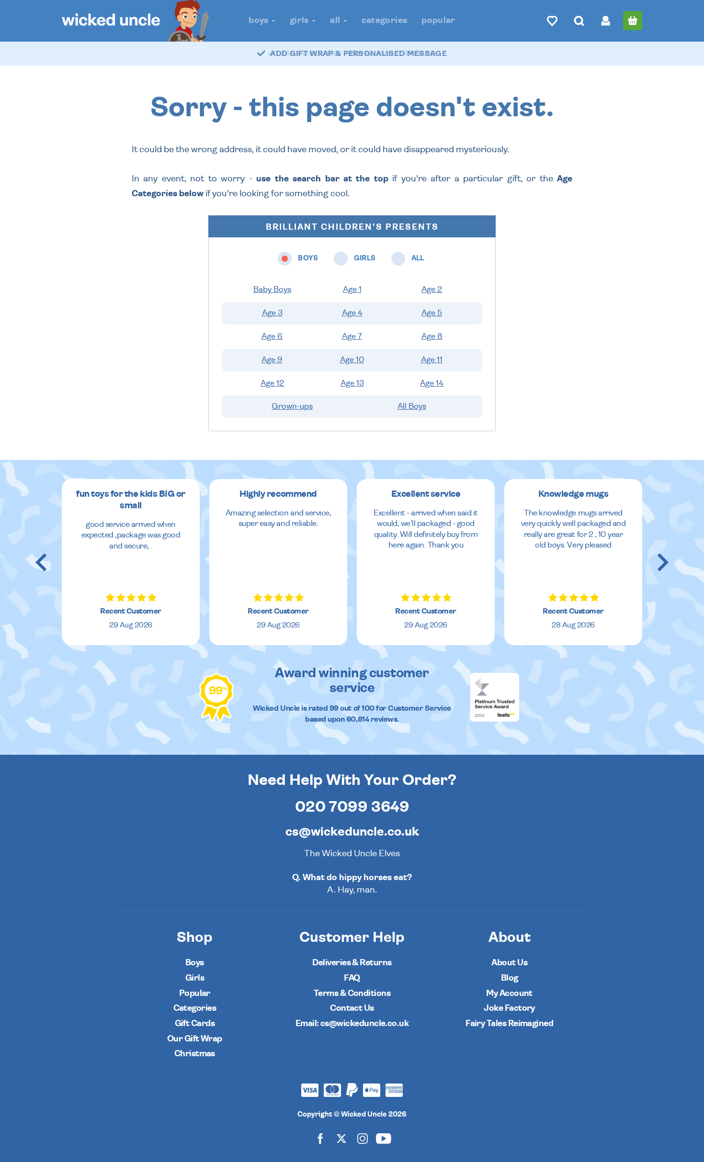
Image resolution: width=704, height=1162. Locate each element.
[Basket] (632, 20)
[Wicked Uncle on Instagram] (362, 1138)
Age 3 (272, 313)
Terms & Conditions (352, 993)
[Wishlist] (552, 20)
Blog (509, 978)
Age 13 (352, 383)
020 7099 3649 (352, 807)
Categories (385, 20)
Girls (300, 20)
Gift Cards (195, 1023)
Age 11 (432, 360)
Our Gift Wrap (194, 1038)
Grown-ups (292, 406)
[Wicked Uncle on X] (341, 1138)
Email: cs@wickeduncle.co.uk (352, 1023)
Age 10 (352, 360)
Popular (438, 20)
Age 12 (272, 383)
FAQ (352, 978)
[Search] (579, 20)
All (336, 20)
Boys (260, 20)
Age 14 (431, 383)
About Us (509, 962)
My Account (509, 993)
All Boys (411, 406)
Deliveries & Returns (351, 962)
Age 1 (352, 289)
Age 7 (352, 336)
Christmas (194, 1053)
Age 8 (432, 336)
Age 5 (431, 313)
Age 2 (431, 289)
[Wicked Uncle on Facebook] (320, 1138)
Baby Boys (272, 289)
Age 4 (352, 313)
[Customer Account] (605, 20)
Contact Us (352, 1008)
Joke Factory (509, 1008)
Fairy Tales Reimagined (509, 1023)
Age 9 (272, 360)
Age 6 (272, 336)
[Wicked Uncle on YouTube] (383, 1138)
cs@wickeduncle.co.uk (352, 832)
